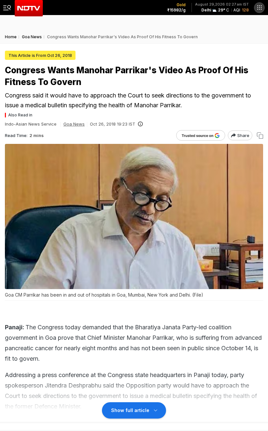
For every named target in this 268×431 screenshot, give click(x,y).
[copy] (260, 135)
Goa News (74, 124)
